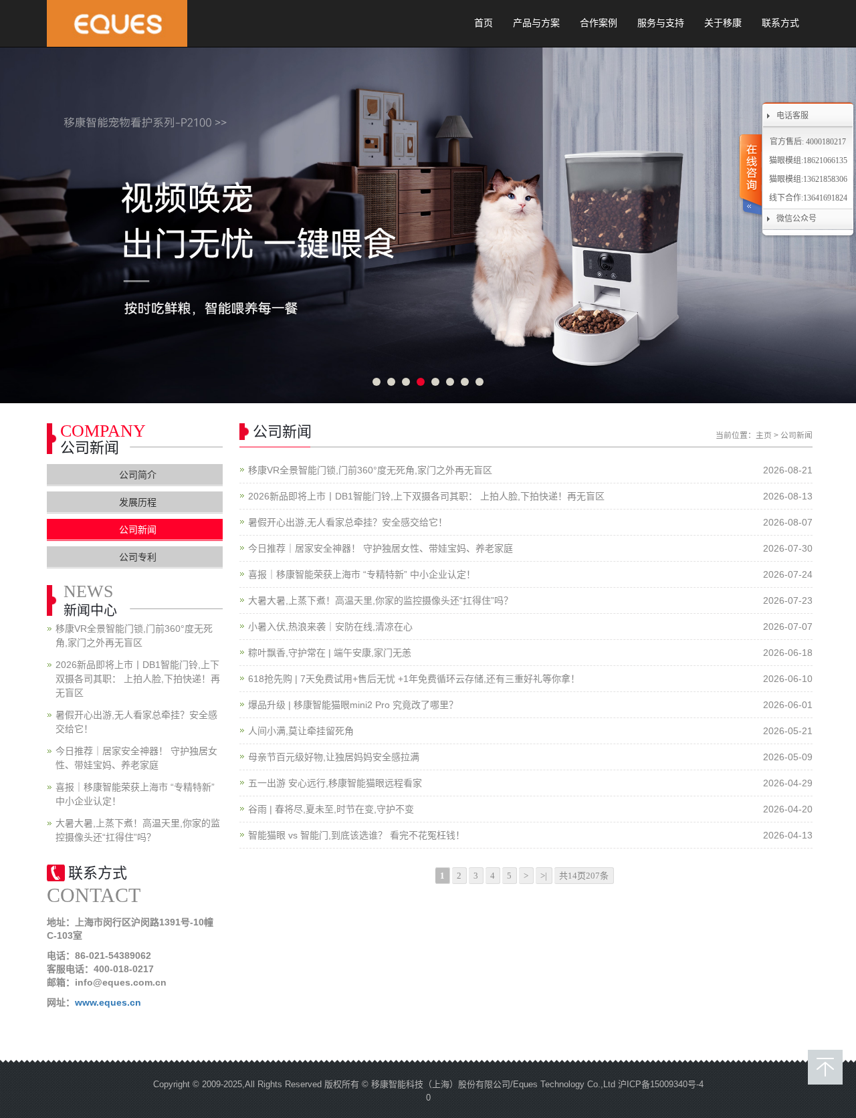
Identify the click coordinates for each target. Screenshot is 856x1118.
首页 (483, 23)
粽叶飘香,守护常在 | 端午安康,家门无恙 (329, 652)
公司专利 (137, 557)
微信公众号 (796, 218)
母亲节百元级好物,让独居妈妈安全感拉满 (333, 757)
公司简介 (137, 474)
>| (543, 876)
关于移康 (723, 23)
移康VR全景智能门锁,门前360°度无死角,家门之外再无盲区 (370, 470)
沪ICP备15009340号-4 (661, 1084)
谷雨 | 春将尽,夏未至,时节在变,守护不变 (331, 809)
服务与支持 (660, 23)
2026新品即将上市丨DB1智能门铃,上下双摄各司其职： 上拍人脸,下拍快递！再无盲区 (426, 496)
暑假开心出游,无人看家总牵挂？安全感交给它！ (347, 522)
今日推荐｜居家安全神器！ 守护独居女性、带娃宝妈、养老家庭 (380, 548)
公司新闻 (796, 435)
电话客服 (792, 115)
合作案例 (598, 23)
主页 (764, 435)
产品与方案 (536, 23)
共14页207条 (584, 876)
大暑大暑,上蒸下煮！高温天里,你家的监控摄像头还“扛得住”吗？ (380, 600)
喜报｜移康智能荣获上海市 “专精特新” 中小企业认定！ (361, 574)
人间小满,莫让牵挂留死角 (301, 730)
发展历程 (137, 502)
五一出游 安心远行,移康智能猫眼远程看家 (335, 783)
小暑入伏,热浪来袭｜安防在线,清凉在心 (330, 626)
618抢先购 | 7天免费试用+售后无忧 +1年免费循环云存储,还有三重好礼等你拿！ (414, 678)
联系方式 (780, 23)
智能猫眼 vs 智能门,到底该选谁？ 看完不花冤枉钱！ (356, 835)
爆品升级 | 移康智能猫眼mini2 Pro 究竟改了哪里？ (353, 704)
